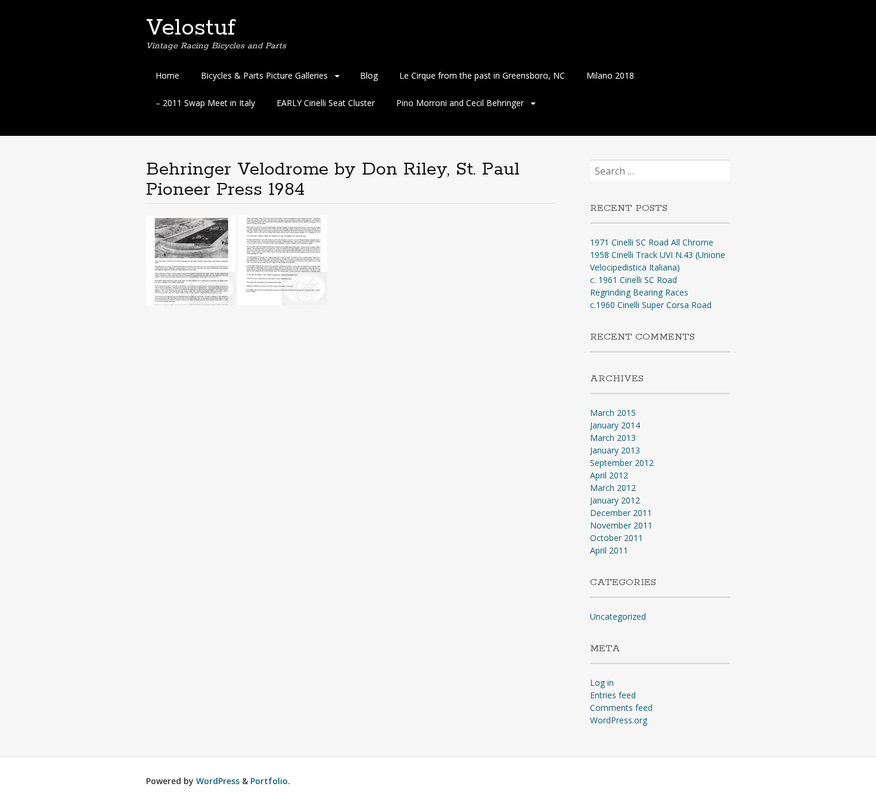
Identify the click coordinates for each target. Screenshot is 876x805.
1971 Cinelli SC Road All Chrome (651, 242)
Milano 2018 (610, 75)
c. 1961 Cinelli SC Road (633, 279)
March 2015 (613, 412)
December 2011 (621, 512)
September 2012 (622, 462)
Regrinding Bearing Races (639, 292)
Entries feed (613, 695)
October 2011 (616, 537)
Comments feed (621, 707)
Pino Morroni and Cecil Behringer (460, 102)
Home (167, 75)
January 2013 (615, 450)
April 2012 (609, 475)
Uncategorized (618, 616)
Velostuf (190, 28)
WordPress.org (618, 720)
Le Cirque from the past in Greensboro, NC (482, 75)
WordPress (218, 781)
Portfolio (269, 781)
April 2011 (609, 550)
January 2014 (615, 425)
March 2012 (613, 487)
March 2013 (613, 437)
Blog (369, 75)
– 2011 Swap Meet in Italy (205, 102)
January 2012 (615, 500)
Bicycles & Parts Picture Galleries (264, 75)
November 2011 (621, 525)
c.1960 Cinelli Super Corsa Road (651, 304)
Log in (602, 682)
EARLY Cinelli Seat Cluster (326, 102)
